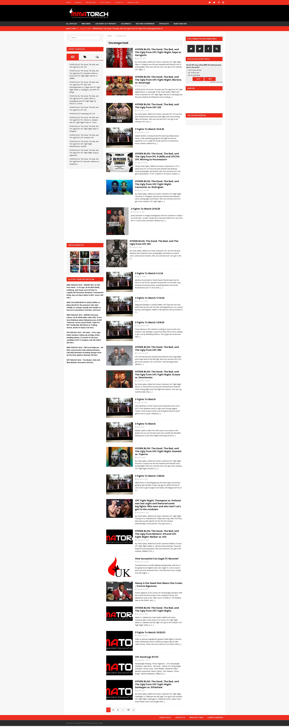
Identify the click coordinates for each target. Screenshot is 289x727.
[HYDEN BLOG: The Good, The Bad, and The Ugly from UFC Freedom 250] (94, 269)
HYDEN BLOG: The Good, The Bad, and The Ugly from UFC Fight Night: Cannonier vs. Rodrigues (157, 184)
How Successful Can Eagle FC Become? (157, 558)
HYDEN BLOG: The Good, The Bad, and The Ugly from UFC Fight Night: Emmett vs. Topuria (158, 451)
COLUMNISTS (126, 24)
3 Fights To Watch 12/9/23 (149, 322)
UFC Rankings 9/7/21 (146, 656)
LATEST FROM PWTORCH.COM (82, 279)
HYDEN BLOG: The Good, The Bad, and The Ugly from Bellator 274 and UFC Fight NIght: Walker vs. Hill (157, 533)
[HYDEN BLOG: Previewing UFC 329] (94, 262)
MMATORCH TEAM (133, 2)
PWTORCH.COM (90, 2)
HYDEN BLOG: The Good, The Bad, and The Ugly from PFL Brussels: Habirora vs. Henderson (84, 161)
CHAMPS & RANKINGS (215, 717)
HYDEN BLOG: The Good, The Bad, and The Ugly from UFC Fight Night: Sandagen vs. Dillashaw (157, 684)
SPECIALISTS (164, 24)
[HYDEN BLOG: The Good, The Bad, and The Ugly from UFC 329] (84, 262)
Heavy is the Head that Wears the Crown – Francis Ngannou (158, 585)
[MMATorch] (89, 13)
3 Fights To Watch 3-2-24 (149, 273)
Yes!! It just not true (194, 70)
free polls (220, 82)
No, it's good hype (194, 75)
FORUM (68, 2)
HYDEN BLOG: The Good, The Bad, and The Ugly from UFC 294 (157, 348)
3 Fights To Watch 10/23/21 (150, 632)
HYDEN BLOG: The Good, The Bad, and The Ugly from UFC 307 (154, 242)
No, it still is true (193, 72)
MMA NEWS (86, 24)
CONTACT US (119, 2)
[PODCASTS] (223, 2)
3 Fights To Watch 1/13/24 (149, 297)
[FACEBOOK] (219, 2)
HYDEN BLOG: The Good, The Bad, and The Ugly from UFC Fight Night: (157, 609)
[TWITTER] (210, 2)
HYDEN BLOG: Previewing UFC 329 (82, 114)
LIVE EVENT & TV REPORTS (105, 24)
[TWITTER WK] (214, 2)
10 (128, 710)
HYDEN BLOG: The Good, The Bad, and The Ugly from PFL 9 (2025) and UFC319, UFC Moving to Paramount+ (157, 156)
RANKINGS (78, 2)
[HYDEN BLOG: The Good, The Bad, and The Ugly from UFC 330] (74, 254)
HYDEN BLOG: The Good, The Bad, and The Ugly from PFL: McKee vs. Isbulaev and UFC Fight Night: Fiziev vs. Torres (84, 120)
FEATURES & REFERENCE (145, 24)
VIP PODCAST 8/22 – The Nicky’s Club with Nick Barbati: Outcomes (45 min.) (83, 361)
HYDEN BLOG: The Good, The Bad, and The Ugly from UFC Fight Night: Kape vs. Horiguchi (158, 52)
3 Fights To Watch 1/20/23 (149, 475)
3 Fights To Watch (145, 399)
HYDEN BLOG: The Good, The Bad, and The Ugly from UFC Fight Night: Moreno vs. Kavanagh (158, 79)
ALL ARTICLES (71, 24)
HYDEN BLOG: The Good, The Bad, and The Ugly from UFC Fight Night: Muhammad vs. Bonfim (84, 143)
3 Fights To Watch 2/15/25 (145, 208)
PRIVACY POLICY (165, 717)
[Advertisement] (83, 205)
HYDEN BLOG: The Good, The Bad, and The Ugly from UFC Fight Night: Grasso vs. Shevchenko (157, 374)
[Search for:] (85, 37)
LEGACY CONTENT (105, 2)
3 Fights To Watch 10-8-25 (149, 129)
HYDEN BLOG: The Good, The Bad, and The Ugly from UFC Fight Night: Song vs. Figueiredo (84, 152)
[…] (144, 69)
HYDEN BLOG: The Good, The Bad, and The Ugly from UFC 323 (157, 106)
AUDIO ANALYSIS (180, 24)
